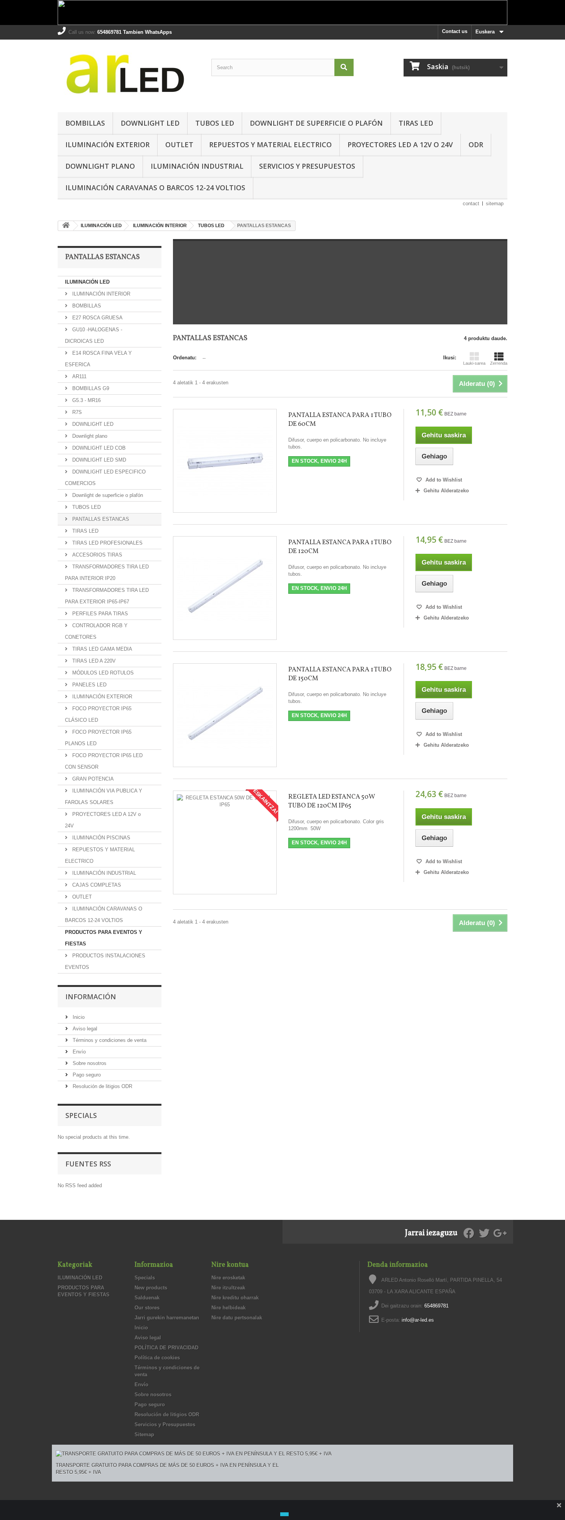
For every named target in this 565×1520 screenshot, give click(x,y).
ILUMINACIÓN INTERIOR (100, 294)
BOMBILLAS (85, 123)
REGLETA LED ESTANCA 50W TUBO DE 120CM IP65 (331, 801)
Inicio (78, 1017)
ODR (476, 144)
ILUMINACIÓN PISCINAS (100, 838)
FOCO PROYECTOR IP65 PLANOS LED (98, 737)
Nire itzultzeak (228, 1288)
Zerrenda (498, 363)
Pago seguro (86, 1075)
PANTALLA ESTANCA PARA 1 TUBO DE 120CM (340, 547)
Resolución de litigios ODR (101, 1086)
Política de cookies (157, 1358)
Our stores (147, 1308)
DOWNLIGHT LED (150, 123)
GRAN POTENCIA (92, 779)
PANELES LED (88, 685)
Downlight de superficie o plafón (316, 123)
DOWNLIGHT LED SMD (98, 460)
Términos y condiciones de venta (108, 1040)
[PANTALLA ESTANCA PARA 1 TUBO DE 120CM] (225, 588)
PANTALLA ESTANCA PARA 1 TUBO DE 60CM (340, 420)
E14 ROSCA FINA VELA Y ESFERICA (98, 358)
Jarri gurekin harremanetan (167, 1318)
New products (151, 1288)
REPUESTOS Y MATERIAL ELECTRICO (270, 144)
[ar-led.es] (129, 74)
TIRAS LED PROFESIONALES (107, 543)
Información (90, 996)
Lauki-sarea (474, 363)
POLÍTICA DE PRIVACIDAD (166, 1348)
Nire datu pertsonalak (236, 1318)
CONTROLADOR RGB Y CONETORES (96, 631)
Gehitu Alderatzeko (446, 490)
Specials (81, 1115)
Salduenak (147, 1298)
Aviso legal (84, 1029)
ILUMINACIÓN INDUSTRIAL (197, 166)
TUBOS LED (214, 123)
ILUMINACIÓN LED (87, 282)
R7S (76, 412)
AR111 (78, 376)
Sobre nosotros (88, 1063)
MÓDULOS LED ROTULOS (102, 673)
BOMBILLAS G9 (90, 388)
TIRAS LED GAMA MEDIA (101, 649)
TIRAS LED (416, 123)
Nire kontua (230, 1265)
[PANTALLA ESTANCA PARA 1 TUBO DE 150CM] (225, 715)
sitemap (495, 203)
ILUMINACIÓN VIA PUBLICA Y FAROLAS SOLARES (103, 796)
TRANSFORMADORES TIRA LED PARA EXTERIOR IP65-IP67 (107, 596)
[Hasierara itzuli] (65, 226)
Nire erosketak (228, 1278)
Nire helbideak (228, 1308)
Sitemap (144, 1434)
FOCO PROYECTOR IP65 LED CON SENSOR (104, 761)
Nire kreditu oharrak (235, 1298)
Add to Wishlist (443, 480)
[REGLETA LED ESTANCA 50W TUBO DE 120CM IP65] (225, 842)
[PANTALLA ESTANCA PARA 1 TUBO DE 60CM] (225, 461)
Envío (78, 1052)
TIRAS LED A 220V (93, 661)
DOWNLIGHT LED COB (98, 448)
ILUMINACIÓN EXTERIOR (107, 144)
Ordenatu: (184, 357)
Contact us (454, 31)
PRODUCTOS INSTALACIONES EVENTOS (105, 961)
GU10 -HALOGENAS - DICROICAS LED (93, 335)
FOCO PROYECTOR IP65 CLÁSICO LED (98, 714)
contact (471, 203)
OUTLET (179, 144)
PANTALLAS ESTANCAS (100, 519)
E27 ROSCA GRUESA (97, 318)
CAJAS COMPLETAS (96, 885)
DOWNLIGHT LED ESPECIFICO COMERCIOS (105, 477)
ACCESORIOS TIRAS (96, 555)
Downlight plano (100, 166)
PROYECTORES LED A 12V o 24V (400, 144)
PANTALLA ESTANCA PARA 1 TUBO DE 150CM (340, 674)
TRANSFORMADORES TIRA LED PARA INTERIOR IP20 (107, 572)
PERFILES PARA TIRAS (99, 613)
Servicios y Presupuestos (307, 166)
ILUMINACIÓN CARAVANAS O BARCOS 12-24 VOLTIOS (155, 187)
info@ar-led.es (418, 1320)
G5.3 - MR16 (86, 400)
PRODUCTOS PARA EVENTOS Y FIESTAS (103, 938)
